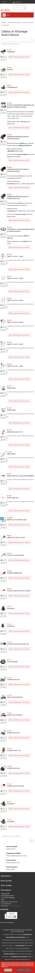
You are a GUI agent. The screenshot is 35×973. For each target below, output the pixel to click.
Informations (6, 890)
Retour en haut (31, 840)
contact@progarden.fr (15, 906)
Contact (4, 2)
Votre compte (6, 885)
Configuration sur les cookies (24, 970)
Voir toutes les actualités (6, 922)
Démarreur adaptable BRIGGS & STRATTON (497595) (18, 169)
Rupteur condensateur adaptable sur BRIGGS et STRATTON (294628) (20, 105)
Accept (8, 970)
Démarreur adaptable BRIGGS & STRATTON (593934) (18, 137)
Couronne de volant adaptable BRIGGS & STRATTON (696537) (20, 229)
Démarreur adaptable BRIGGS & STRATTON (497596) (18, 196)
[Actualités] (11, 915)
